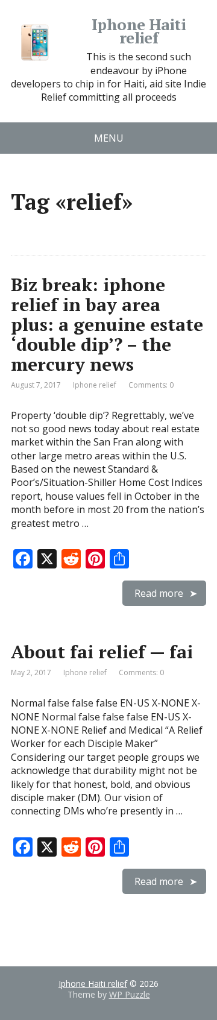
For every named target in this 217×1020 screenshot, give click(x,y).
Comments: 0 (151, 385)
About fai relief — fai (102, 652)
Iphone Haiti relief (139, 31)
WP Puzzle (129, 994)
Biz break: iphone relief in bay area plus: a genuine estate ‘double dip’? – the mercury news (107, 324)
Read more (158, 593)
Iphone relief (94, 385)
